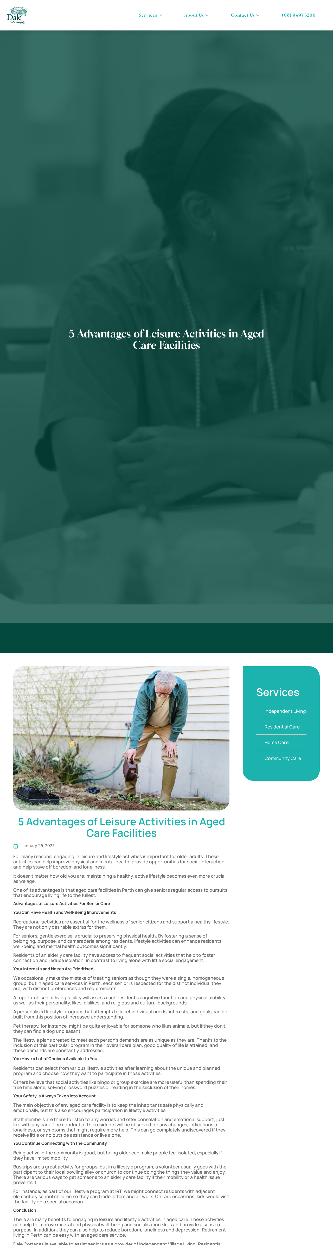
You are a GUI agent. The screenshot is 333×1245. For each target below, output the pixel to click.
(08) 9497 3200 (299, 15)
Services (148, 15)
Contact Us (243, 15)
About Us (194, 15)
